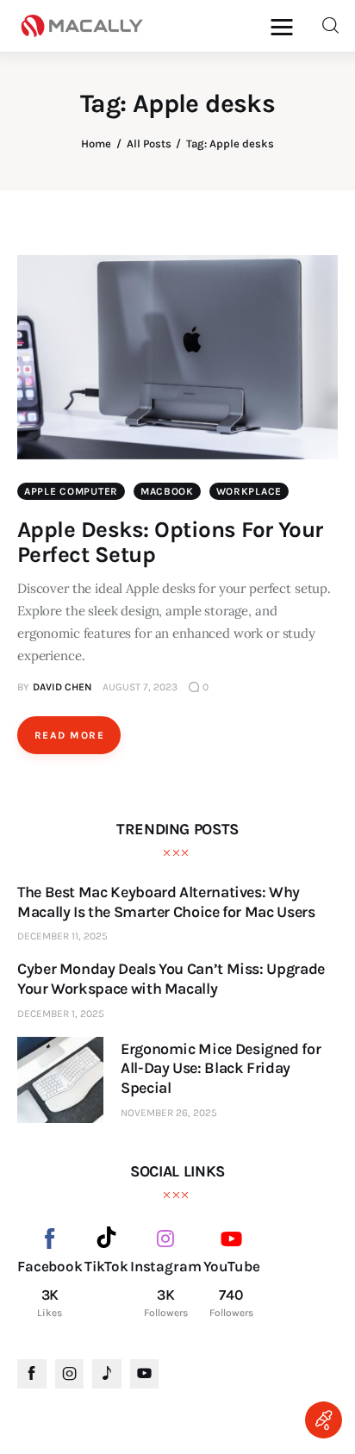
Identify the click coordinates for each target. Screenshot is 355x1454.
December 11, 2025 (62, 936)
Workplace (249, 491)
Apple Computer (71, 491)
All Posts (149, 143)
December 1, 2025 (60, 1014)
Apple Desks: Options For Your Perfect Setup (170, 542)
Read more (69, 735)
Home (96, 143)
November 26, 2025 (169, 1113)
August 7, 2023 (140, 687)
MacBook (167, 491)
